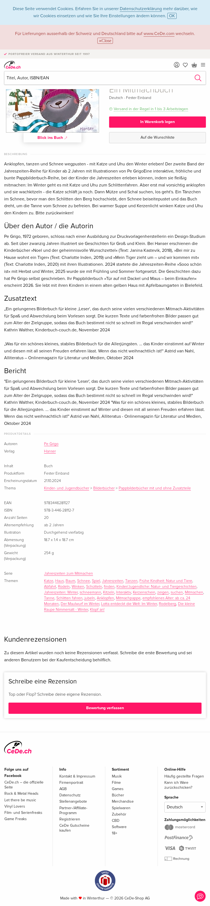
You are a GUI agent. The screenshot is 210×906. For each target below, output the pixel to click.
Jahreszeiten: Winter (61, 592)
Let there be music (20, 800)
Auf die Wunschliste (157, 137)
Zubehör (119, 814)
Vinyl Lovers (14, 806)
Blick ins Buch (50, 137)
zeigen (163, 592)
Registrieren (69, 819)
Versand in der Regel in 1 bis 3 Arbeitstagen (151, 109)
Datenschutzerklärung (141, 8)
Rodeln (64, 587)
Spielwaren (121, 808)
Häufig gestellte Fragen (184, 776)
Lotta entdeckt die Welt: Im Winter (129, 604)
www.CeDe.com (159, 33)
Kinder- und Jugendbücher (66, 488)
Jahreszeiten (112, 581)
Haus (59, 581)
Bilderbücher (104, 488)
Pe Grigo (51, 444)
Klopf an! (97, 610)
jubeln (89, 598)
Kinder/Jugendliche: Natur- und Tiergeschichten (156, 587)
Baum (70, 581)
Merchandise (123, 801)
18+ (114, 833)
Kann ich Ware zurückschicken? (178, 785)
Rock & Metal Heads (21, 793)
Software (119, 827)
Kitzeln (108, 592)
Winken (78, 587)
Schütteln (94, 587)
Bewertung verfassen (105, 708)
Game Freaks (15, 819)
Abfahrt (50, 587)
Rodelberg (167, 604)
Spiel (96, 581)
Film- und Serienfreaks (23, 812)
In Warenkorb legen (157, 121)
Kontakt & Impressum (77, 776)
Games (118, 789)
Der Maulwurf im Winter (80, 604)
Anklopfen (105, 598)
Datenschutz (70, 795)
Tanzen (131, 581)
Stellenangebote (73, 801)
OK (172, 16)
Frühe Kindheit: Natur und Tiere (165, 581)
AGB (63, 789)
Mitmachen (194, 592)
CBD (115, 820)
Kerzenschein (144, 592)
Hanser (50, 451)
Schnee (83, 581)
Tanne (49, 598)
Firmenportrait (71, 782)
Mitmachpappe (128, 598)
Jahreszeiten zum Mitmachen (68, 573)
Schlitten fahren (69, 598)
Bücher (118, 795)
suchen (177, 592)
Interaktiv (123, 592)
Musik (117, 776)
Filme (116, 782)
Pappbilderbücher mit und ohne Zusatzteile (155, 488)
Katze (48, 581)
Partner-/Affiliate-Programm (73, 810)
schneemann (90, 592)
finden (109, 587)
